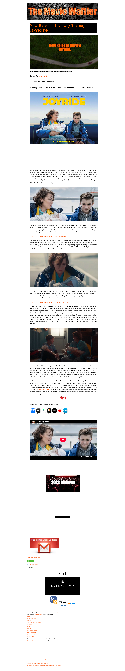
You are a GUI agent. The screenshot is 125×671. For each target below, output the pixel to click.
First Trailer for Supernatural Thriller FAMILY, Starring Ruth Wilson (39, 657)
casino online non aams (31, 608)
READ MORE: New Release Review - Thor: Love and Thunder (50, 302)
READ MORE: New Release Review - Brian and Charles (48, 236)
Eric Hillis (43, 76)
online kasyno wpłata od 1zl (35, 648)
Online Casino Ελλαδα (31, 610)
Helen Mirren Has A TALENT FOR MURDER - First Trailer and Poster (39, 661)
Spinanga (28, 616)
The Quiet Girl (44, 389)
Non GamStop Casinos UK (32, 632)
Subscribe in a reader (34, 557)
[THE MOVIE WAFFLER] (30, 561)
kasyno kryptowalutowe (35, 646)
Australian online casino (38, 614)
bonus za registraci (42, 642)
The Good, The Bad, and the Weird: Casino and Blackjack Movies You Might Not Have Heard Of (44, 665)
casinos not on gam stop (33, 638)
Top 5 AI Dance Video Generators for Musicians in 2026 (36, 650)
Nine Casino (29, 628)
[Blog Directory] (71, 603)
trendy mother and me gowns (32, 630)
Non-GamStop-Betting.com (32, 636)
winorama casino (38, 644)
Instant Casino (29, 620)
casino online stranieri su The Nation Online (34, 622)
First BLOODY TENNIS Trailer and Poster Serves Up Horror (37, 659)
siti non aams (29, 624)
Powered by (32, 416)
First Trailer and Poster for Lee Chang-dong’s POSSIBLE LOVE (38, 655)
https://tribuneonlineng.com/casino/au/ (56, 612)
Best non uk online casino (31, 640)
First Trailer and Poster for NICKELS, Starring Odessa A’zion (37, 663)
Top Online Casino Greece (31, 618)
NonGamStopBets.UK (31, 634)
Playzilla (28, 626)
